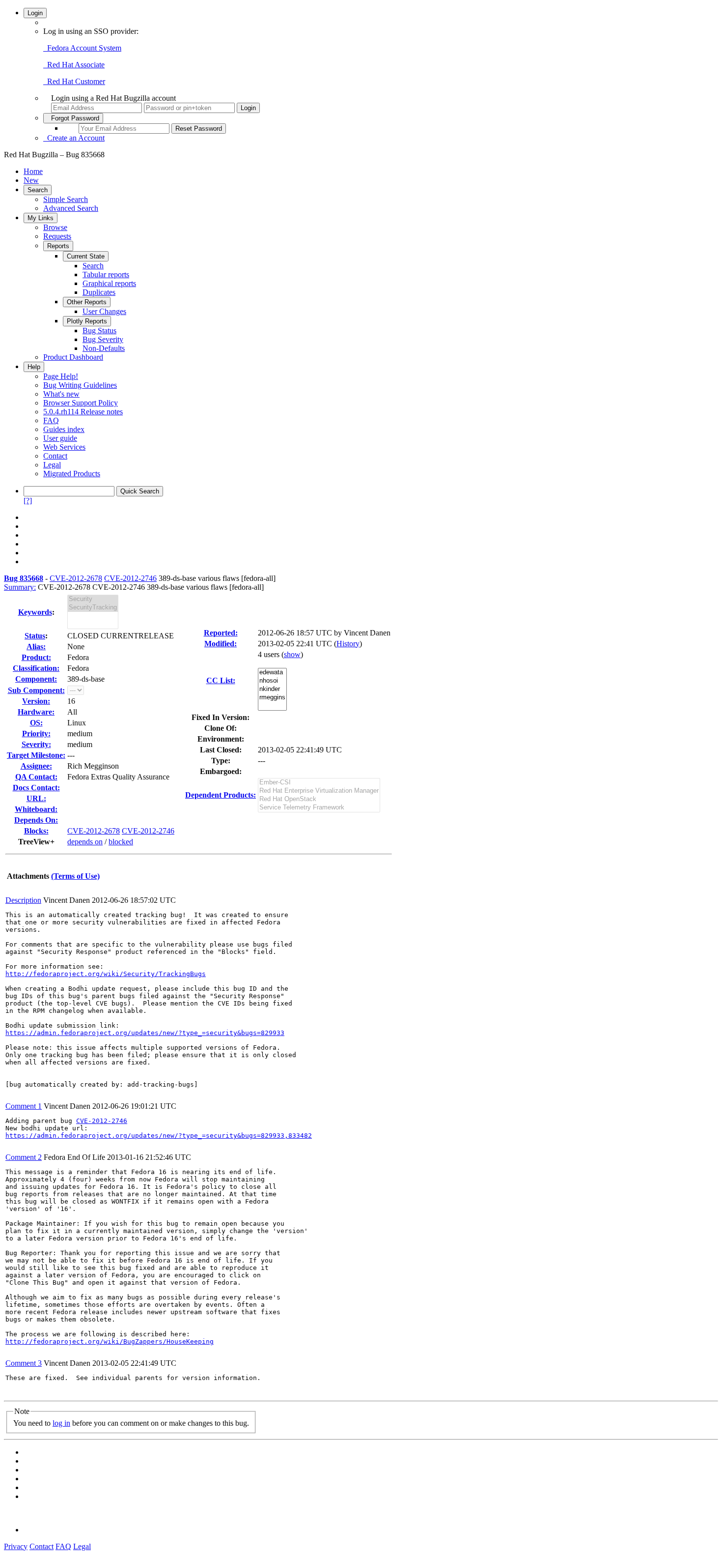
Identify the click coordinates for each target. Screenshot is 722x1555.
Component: (36, 679)
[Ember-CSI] (319, 782)
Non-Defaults (104, 348)
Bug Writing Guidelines (80, 385)
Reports (58, 246)
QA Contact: (36, 777)
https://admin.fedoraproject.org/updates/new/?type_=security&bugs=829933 (144, 1033)
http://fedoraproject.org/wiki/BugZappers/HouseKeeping (109, 1341)
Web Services (64, 447)
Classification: (36, 668)
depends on (85, 841)
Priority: (36, 733)
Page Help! (60, 376)
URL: (36, 798)
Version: (36, 701)
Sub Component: (36, 690)
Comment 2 (23, 1157)
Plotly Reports (87, 321)
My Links (41, 218)
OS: (36, 723)
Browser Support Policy (80, 403)
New (31, 180)
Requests (57, 236)
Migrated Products (71, 473)
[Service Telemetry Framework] (319, 808)
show (292, 654)
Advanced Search (70, 208)
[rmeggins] (272, 697)
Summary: (20, 587)
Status (35, 636)
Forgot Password (73, 118)
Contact (55, 456)
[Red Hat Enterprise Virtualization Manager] (319, 791)
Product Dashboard (73, 357)
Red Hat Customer (74, 81)
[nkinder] (272, 689)
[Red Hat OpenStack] (319, 799)
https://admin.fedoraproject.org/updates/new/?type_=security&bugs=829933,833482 (158, 1135)
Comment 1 (23, 1106)
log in (61, 1423)
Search (38, 190)
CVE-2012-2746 (130, 578)
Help (34, 367)
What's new (61, 394)
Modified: (220, 643)
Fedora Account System (82, 48)
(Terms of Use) (75, 876)
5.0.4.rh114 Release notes (83, 411)
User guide (60, 438)
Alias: (36, 646)
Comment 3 (23, 1363)
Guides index (63, 429)
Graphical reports (109, 283)
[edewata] (272, 672)
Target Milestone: (36, 755)
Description (23, 900)
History (348, 643)
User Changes (104, 311)
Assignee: (36, 766)
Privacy (16, 1546)
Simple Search (65, 199)
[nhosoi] (272, 681)
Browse (55, 227)
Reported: (221, 633)
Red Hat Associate (74, 64)
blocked (121, 841)
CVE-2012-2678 (76, 578)
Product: (36, 657)
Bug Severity (103, 339)
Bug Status (99, 330)
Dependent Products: (220, 795)
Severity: (36, 744)
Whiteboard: (36, 809)
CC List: (220, 680)
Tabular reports (106, 274)
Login (35, 13)
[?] (28, 500)
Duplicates (99, 292)
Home (33, 171)
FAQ (51, 420)
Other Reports (87, 302)
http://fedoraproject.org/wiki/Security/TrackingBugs (105, 974)
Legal (52, 465)
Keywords (35, 612)
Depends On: (36, 820)
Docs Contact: (36, 787)
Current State (86, 256)
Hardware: (36, 712)
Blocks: (36, 831)
